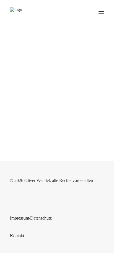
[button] (101, 11)
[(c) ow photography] (22, 11)
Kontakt (17, 235)
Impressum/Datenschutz (31, 218)
